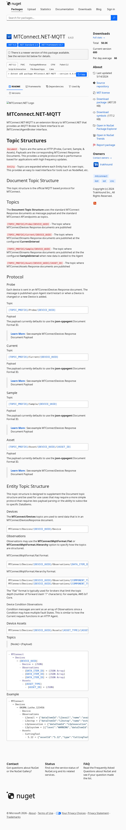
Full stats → (99, 37)
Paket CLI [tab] (64, 64)
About (32, 813)
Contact (13, 764)
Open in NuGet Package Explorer (107, 127)
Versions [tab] (15, 93)
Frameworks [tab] (34, 86)
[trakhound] (96, 164)
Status (50, 764)
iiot (96, 181)
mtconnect (101, 176)
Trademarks (14, 817)
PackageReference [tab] (38, 64)
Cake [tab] (51, 69)
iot (104, 181)
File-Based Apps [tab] (37, 69)
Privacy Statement (98, 813)
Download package (103, 100)
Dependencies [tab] (56, 86)
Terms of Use (45, 813)
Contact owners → (102, 157)
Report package (106, 145)
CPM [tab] (53, 64)
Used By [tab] (75, 86)
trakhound (106, 164)
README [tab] (15, 86)
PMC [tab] (23, 64)
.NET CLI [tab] (12, 64)
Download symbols (103, 113)
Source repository (103, 84)
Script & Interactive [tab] (17, 69)
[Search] (114, 18)
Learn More (18, 333)
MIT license (103, 92)
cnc (112, 181)
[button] (81, 74)
